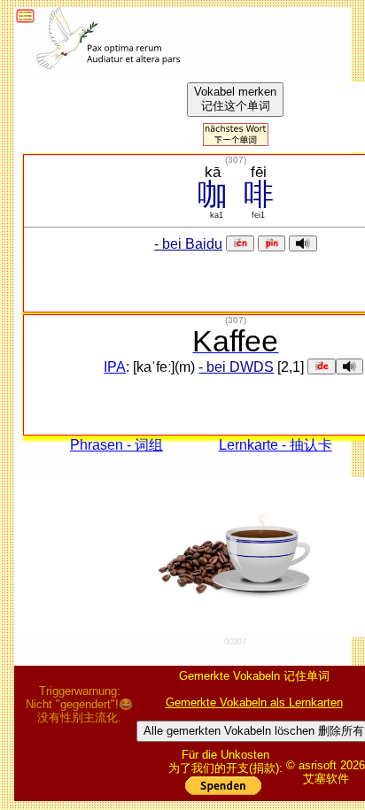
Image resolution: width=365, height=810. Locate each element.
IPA (115, 366)
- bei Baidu (188, 243)
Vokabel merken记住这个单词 (235, 98)
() (235, 160)
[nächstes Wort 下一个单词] (235, 141)
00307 (235, 641)
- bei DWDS (236, 366)
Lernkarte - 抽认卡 (275, 444)
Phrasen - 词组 (116, 444)
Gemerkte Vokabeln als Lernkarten (254, 702)
